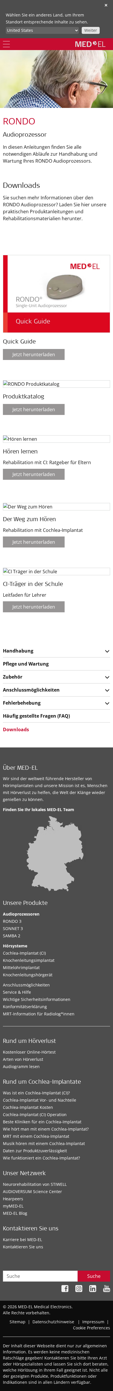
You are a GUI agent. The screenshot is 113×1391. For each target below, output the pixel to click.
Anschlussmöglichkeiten (31, 690)
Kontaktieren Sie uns (23, 1246)
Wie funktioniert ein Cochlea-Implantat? (41, 1158)
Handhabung (18, 651)
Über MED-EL (20, 768)
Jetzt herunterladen (33, 354)
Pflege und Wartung (26, 664)
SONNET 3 (13, 928)
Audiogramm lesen (21, 1066)
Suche (94, 1276)
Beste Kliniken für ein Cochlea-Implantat (42, 1121)
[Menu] (6, 44)
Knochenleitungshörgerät (27, 974)
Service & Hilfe (17, 992)
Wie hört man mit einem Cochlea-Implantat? (46, 1129)
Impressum (93, 1321)
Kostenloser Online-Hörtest (29, 1052)
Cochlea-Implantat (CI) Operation (35, 1114)
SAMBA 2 (11, 935)
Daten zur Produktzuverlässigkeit (35, 1150)
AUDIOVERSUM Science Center (32, 1191)
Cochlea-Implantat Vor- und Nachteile (39, 1100)
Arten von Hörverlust (23, 1059)
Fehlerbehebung (22, 703)
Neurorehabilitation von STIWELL (35, 1184)
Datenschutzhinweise (53, 1321)
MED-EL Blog (15, 1213)
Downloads (16, 729)
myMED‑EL (13, 1206)
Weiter (90, 30)
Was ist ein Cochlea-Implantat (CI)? (36, 1093)
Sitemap (17, 1321)
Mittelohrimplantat (21, 967)
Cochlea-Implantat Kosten (28, 1107)
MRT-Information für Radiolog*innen (38, 1014)
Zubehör (12, 677)
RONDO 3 (12, 921)
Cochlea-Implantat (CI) (24, 953)
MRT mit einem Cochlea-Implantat (36, 1136)
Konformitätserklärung (25, 1006)
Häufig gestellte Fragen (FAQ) (36, 716)
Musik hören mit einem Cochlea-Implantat (44, 1143)
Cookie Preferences (91, 1328)
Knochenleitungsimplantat (28, 960)
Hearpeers (13, 1198)
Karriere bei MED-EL (22, 1239)
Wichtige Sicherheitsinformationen (36, 999)
